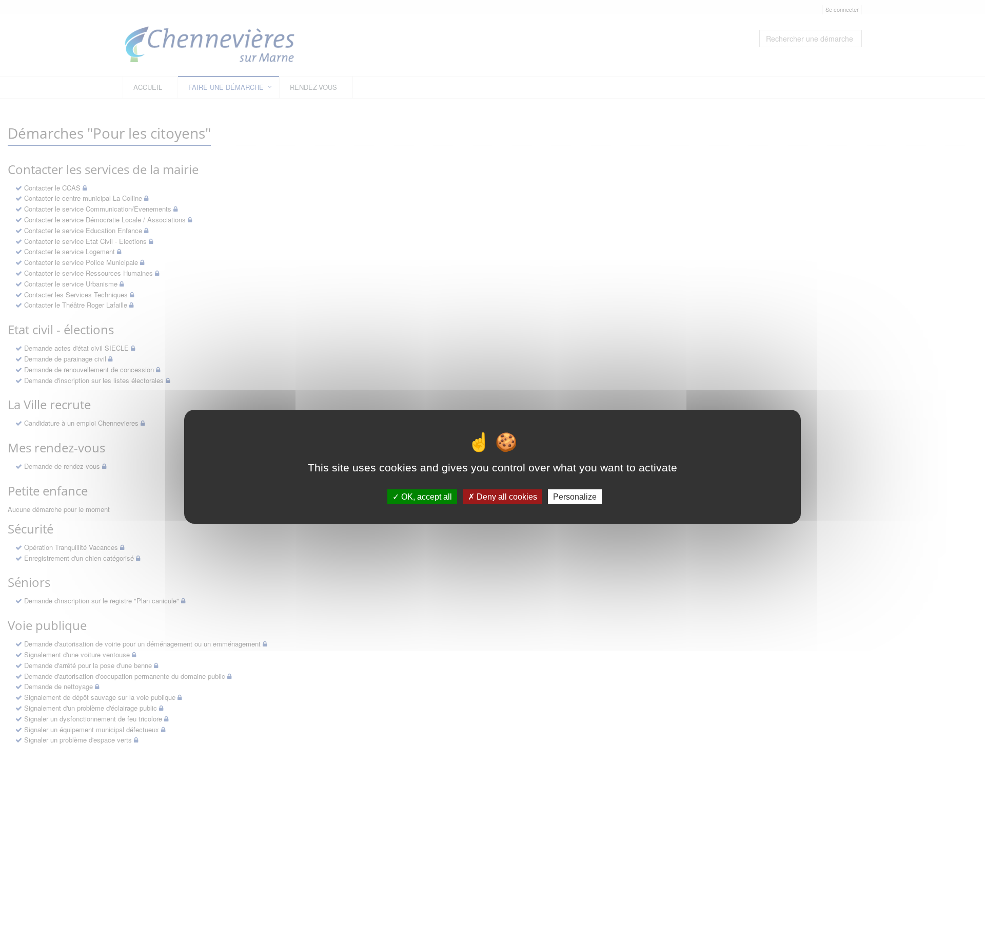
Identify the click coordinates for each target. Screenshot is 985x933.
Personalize (575, 496)
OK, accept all (425, 496)
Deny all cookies (506, 496)
